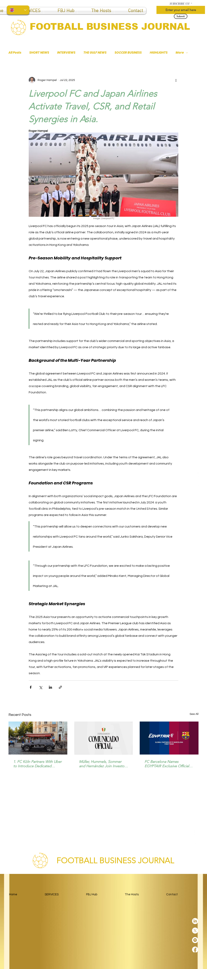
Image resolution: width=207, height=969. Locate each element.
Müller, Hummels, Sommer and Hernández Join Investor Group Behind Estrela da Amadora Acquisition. (102, 763)
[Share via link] (60, 687)
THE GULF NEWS (95, 52)
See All (194, 714)
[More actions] (175, 80)
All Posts (14, 52)
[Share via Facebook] (31, 687)
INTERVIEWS (66, 52)
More (180, 52)
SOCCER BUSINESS (128, 52)
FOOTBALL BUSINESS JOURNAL (110, 26)
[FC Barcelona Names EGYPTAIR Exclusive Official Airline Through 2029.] (169, 738)
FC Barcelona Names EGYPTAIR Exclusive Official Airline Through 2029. (167, 763)
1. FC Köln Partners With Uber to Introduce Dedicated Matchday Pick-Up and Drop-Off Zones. (37, 763)
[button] (60, 10)
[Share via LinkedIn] (50, 687)
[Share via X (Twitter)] (40, 687)
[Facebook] (198, 485)
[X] (198, 466)
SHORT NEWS (39, 52)
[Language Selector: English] (18, 10)
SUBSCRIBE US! (180, 3)
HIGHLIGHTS (159, 52)
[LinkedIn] (198, 456)
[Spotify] (198, 475)
